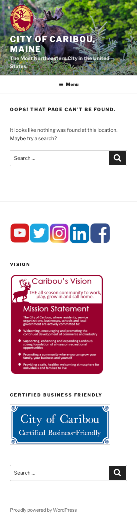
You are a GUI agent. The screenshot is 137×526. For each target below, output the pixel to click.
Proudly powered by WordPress (43, 510)
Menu (72, 84)
